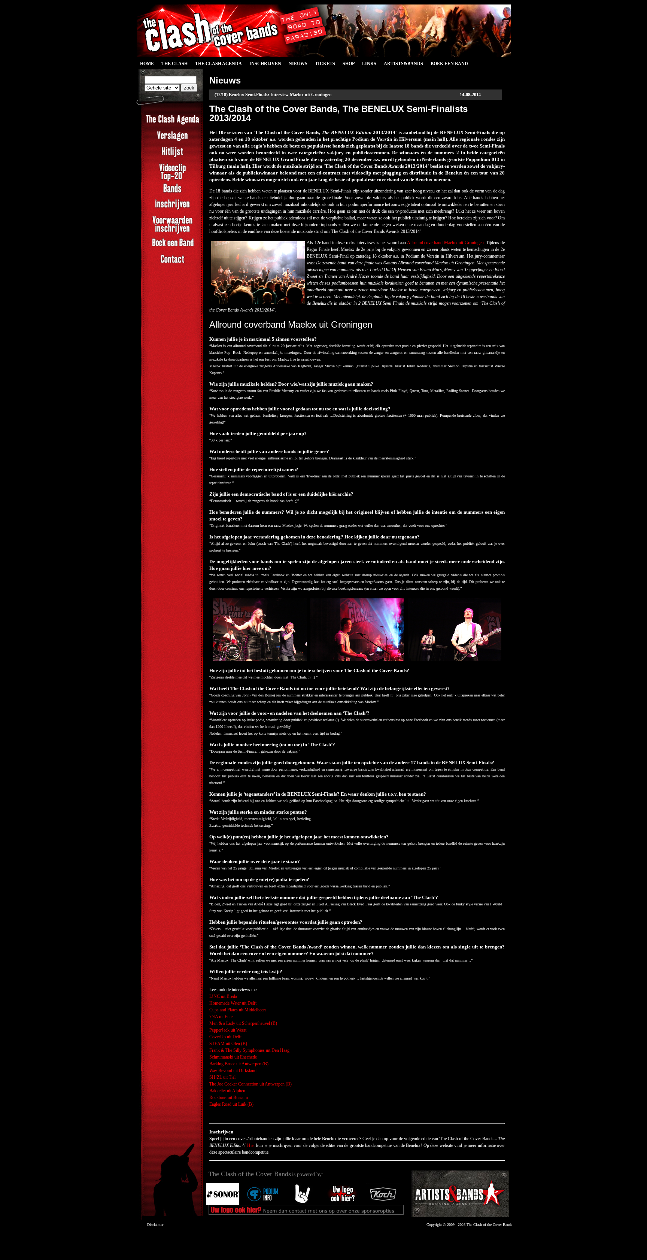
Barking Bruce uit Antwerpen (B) (238, 1063)
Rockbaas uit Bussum (228, 1097)
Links (369, 63)
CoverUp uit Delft (225, 1036)
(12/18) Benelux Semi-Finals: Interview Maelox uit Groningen (273, 94)
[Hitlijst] (172, 156)
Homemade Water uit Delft (232, 1003)
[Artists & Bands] (460, 1194)
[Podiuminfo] (262, 1203)
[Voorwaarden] (172, 233)
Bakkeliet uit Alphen (227, 1090)
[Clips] (172, 180)
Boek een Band (449, 63)
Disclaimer (155, 1225)
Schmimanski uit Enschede (233, 1057)
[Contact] (172, 263)
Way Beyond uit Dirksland (232, 1070)
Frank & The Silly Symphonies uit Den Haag (249, 1050)
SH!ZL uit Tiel (222, 1077)
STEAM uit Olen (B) (228, 1043)
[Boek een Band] (172, 247)
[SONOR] (222, 1203)
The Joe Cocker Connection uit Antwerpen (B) (250, 1084)
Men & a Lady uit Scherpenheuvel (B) (243, 1023)
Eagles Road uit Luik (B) (231, 1104)
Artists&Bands (403, 63)
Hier (251, 1145)
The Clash (173, 65)
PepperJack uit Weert (227, 1030)
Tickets (325, 63)
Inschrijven (265, 63)
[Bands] (172, 192)
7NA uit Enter (221, 1016)
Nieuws (298, 63)
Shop (349, 63)
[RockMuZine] (302, 1203)
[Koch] (383, 1203)
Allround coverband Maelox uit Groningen (445, 242)
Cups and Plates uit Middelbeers (238, 1009)
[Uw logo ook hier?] (343, 1203)
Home (147, 63)
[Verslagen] (172, 140)
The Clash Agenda (218, 63)
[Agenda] (172, 124)
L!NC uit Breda (223, 996)
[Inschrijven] (172, 208)
